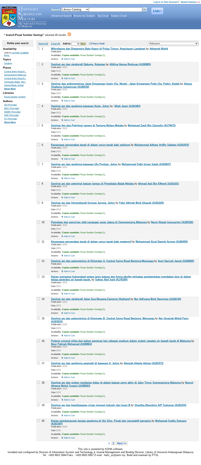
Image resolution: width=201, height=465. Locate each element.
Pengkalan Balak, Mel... (15, 82)
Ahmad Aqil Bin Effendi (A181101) (158, 183)
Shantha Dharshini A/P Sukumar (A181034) (160, 405)
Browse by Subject (84, 15)
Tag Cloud (103, 15)
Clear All (55, 43)
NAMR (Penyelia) (12, 112)
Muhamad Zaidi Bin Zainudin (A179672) (151, 125)
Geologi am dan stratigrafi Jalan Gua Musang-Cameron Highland (91, 299)
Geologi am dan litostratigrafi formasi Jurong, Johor (83, 202)
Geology (8, 63)
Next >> (121, 443)
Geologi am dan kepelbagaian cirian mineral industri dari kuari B (91, 405)
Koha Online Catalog (23, 17)
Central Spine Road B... (15, 71)
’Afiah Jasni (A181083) (127, 106)
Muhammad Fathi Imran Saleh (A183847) (146, 164)
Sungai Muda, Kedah (14, 85)
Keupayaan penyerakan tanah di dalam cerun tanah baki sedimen (91, 144)
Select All (43, 43)
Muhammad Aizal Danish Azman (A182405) (162, 241)
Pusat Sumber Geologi (15, 97)
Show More (10, 89)
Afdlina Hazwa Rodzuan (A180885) (130, 64)
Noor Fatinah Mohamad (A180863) (71, 344)
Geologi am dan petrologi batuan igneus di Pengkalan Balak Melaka (92, 183)
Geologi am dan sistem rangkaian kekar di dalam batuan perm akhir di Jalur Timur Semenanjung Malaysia (116, 382)
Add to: (67, 43)
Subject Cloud (119, 15)
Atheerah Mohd (159, 48)
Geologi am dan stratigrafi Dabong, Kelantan (78, 64)
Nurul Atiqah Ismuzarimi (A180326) (172, 222)
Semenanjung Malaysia (15, 75)
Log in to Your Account (166, 2)
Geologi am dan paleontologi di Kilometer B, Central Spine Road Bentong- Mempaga (103, 318)
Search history (188, 2)
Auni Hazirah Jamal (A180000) (176, 261)
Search (55, 9)
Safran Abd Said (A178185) (111, 279)
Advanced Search (61, 15)
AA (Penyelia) (10, 105)
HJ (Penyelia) (10, 119)
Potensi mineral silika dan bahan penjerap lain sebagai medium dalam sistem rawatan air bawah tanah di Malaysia (121, 340)
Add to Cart (69, 59)
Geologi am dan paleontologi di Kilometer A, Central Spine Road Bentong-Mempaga (102, 261)
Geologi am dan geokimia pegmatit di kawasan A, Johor (85, 363)
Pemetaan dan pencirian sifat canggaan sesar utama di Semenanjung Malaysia (99, 222)
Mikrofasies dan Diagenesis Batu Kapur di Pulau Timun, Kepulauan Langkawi (98, 48)
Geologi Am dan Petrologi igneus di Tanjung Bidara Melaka (87, 125)
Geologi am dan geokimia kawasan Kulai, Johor (80, 106)
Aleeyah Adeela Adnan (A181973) (143, 363)
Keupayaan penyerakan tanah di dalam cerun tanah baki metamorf (91, 241)
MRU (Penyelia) (11, 108)
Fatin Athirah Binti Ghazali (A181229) (141, 202)
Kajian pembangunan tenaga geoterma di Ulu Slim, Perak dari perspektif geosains (101, 420)
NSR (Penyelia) (11, 115)
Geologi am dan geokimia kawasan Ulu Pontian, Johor (84, 164)
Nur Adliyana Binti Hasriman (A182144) (157, 299)
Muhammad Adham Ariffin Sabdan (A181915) (161, 144)
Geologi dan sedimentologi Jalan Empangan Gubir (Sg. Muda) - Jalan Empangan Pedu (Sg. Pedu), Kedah (115, 83)
